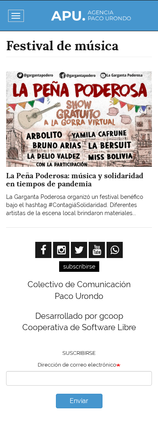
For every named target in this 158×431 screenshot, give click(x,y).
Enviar (79, 401)
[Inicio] (91, 16)
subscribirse (79, 266)
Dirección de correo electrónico (77, 365)
